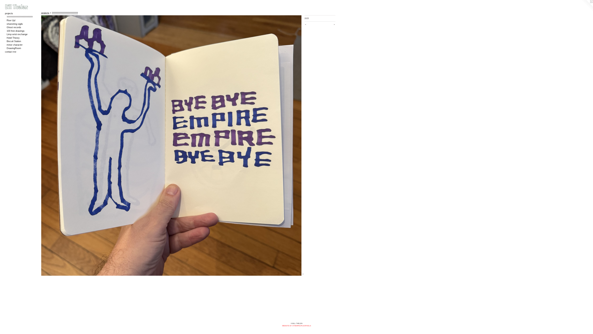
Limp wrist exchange (17, 34)
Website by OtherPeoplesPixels (296, 326)
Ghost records (14, 27)
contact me (10, 51)
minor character (15, 44)
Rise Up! (11, 20)
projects (9, 13)
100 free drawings (16, 31)
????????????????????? (20, 17)
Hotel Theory (13, 37)
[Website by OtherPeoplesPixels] (587, 6)
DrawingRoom (14, 48)
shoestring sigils (15, 24)
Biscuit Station (14, 41)
